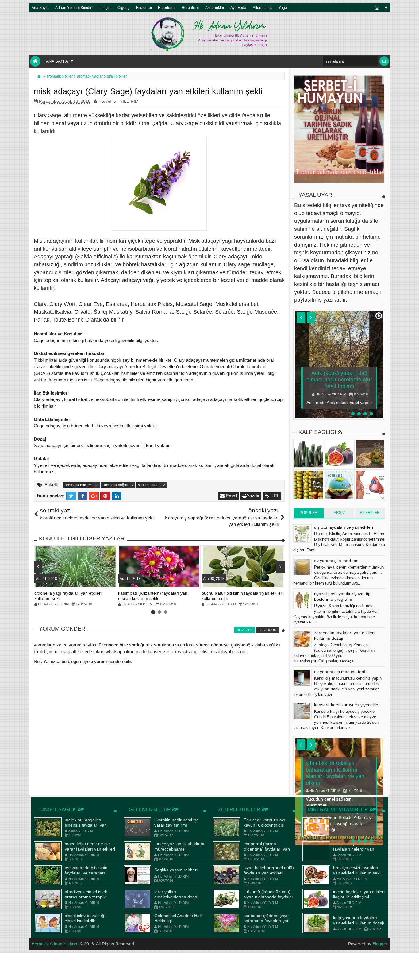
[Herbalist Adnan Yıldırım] (35, 61)
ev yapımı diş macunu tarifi (340, 671)
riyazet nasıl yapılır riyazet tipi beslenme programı (342, 596)
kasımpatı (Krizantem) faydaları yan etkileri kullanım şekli (152, 596)
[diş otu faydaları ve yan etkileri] (302, 534)
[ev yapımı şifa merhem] (302, 567)
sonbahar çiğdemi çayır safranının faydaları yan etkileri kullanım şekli (267, 920)
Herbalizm (190, 8)
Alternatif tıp (262, 8)
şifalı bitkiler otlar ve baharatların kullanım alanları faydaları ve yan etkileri (335, 773)
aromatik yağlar (116, 485)
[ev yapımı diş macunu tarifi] (302, 678)
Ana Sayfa (40, 8)
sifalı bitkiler (148, 485)
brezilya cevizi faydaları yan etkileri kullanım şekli (357, 870)
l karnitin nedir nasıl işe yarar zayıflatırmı (176, 822)
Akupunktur (214, 8)
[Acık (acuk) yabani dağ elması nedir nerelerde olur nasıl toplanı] (339, 364)
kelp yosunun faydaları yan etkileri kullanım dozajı (358, 920)
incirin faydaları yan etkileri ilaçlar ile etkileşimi (359, 894)
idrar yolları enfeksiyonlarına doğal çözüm (176, 897)
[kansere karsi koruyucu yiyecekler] (302, 711)
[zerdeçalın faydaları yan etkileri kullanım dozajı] (302, 639)
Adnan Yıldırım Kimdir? (74, 8)
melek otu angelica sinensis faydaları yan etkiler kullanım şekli (86, 825)
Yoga (283, 8)
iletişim (105, 8)
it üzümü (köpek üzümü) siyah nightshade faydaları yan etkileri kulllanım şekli (269, 897)
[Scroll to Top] (411, 942)
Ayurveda (238, 8)
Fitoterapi (144, 8)
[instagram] (376, 7)
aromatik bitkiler (78, 485)
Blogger (379, 943)
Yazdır (253, 495)
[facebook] (385, 7)
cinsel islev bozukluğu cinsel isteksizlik (86, 918)
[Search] (384, 61)
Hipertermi (166, 8)
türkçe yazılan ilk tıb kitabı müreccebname (179, 846)
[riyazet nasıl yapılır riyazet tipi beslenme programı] (302, 600)
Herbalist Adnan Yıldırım (55, 943)
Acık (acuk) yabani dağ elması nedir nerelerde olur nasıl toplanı (339, 379)
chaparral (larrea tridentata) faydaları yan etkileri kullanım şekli (267, 849)
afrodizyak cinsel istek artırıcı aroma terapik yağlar (86, 897)
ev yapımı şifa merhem (336, 560)
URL (274, 495)
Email (231, 495)
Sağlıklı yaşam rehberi (176, 869)
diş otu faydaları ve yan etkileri (343, 527)
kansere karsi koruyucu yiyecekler (347, 704)
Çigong (123, 8)
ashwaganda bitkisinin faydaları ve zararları (86, 870)
